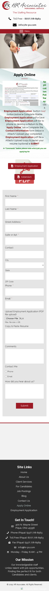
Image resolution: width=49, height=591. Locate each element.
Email (8, 298)
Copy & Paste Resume (17, 326)
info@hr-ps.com (27, 25)
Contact (9, 247)
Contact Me (11, 366)
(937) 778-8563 (34, 532)
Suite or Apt (12, 234)
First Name (11, 196)
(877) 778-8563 (32, 18)
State (7, 270)
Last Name (11, 209)
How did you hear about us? (19, 381)
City (7, 260)
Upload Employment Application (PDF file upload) (24, 313)
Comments (10, 346)
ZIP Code (9, 282)
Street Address (13, 222)
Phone (9, 285)
